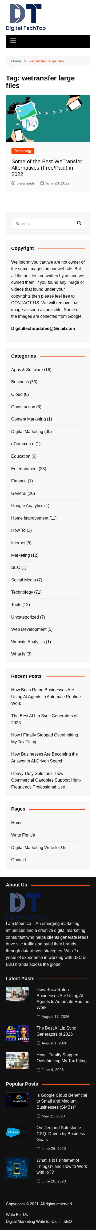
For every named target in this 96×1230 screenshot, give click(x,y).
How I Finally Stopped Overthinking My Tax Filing (44, 738)
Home (17, 823)
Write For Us (23, 835)
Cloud (17, 394)
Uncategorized (25, 617)
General (18, 493)
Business (20, 382)
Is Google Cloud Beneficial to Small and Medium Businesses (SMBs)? (62, 1101)
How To (18, 530)
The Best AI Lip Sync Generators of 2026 (44, 719)
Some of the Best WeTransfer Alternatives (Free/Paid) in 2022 (46, 167)
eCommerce (22, 444)
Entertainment (24, 468)
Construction (23, 407)
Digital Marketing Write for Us (38, 847)
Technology (23, 151)
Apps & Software (27, 369)
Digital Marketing (27, 431)
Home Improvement (29, 518)
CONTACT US (25, 303)
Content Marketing (28, 419)
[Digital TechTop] (26, 906)
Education (20, 456)
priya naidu (26, 183)
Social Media (23, 580)
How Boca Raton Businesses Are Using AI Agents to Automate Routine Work (46, 697)
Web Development (28, 629)
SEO (15, 567)
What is (18, 654)
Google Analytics (27, 505)
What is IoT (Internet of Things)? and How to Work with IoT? (62, 1166)
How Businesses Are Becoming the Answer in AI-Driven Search (44, 757)
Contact (18, 860)
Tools (16, 604)
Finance (19, 481)
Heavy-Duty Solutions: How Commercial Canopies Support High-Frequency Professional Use (46, 780)
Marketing (20, 555)
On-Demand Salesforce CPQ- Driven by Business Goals (61, 1133)
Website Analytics (28, 642)
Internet (18, 543)
